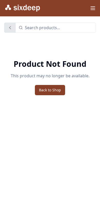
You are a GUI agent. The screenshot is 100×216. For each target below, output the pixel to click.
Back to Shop (50, 90)
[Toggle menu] (93, 8)
